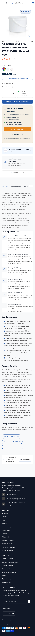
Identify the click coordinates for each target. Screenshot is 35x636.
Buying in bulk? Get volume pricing (18, 78)
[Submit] (29, 601)
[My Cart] (32, 3)
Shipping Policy (6, 527)
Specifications (16, 187)
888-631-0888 (18, 134)
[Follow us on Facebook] (5, 613)
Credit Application (7, 565)
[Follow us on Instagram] (9, 613)
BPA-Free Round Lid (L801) (11, 436)
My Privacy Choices (8, 540)
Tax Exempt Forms (7, 569)
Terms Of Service (7, 544)
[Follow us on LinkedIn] (13, 613)
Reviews (27, 187)
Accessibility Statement (9, 547)
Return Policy (6, 530)
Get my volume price (17, 129)
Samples (4, 575)
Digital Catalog (6, 579)
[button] (6, 59)
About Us (5, 513)
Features (5, 187)
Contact (4, 516)
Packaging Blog (6, 582)
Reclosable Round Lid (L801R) (12, 447)
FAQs (3, 520)
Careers (4, 533)
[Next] (32, 41)
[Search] (6, 3)
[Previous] (3, 41)
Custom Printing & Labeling (10, 562)
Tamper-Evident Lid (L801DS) (12, 442)
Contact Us (26, 459)
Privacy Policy (6, 537)
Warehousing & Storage (9, 572)
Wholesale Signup (7, 559)
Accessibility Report (8, 550)
